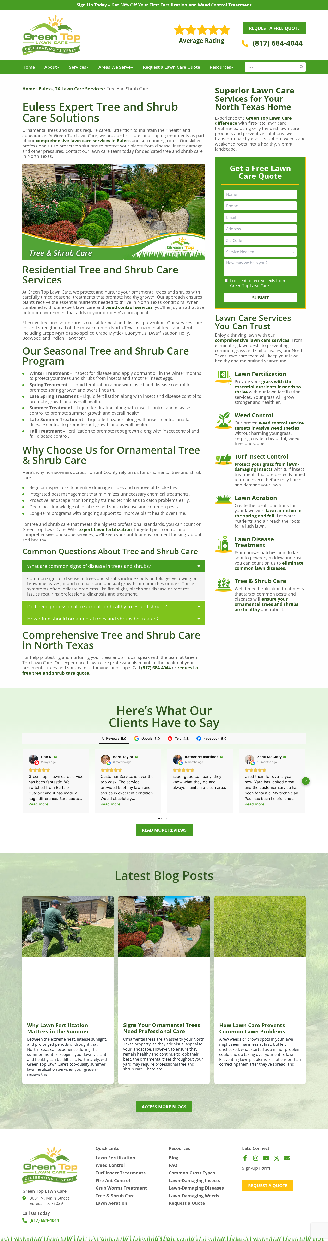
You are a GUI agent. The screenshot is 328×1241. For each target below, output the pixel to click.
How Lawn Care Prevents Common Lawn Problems (252, 1028)
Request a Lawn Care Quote (171, 67)
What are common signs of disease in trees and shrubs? (89, 566)
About (50, 67)
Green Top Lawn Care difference (253, 120)
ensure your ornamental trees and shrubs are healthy (266, 604)
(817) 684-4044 (156, 667)
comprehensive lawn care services (252, 340)
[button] (113, 566)
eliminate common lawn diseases (269, 565)
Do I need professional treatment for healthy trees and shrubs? (97, 606)
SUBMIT (260, 298)
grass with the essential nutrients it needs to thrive (268, 387)
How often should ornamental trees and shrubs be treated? (93, 618)
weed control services (128, 307)
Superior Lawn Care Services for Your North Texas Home (254, 98)
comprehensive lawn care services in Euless (83, 140)
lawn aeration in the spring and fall (268, 513)
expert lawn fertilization (105, 529)
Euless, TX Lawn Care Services (71, 89)
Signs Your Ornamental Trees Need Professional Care (161, 1028)
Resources (220, 67)
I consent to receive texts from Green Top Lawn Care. (257, 283)
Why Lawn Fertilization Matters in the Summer (58, 1028)
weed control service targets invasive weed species (269, 425)
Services (77, 67)
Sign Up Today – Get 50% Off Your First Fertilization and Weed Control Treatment (164, 5)
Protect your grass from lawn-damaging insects (267, 466)
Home (28, 67)
